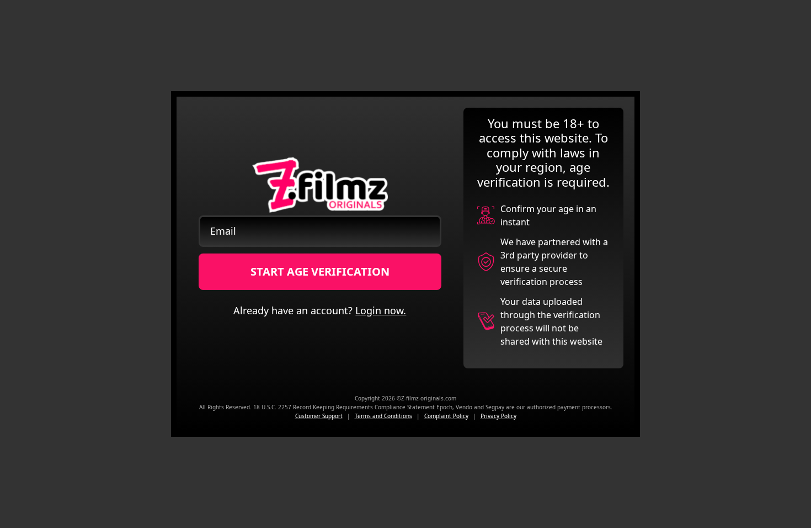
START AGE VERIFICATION (320, 271)
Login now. (380, 310)
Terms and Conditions (383, 416)
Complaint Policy (446, 416)
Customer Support (319, 416)
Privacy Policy (498, 416)
